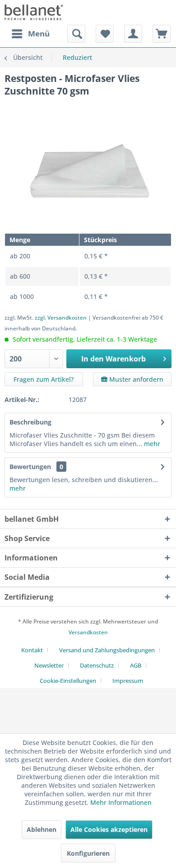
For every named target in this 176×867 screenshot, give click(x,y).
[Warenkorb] (162, 34)
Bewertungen (30, 466)
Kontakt (32, 650)
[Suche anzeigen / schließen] (76, 34)
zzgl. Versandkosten (61, 317)
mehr (151, 443)
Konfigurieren (88, 853)
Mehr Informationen (121, 802)
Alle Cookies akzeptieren (109, 829)
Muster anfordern (135, 379)
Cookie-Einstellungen (68, 681)
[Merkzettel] (105, 34)
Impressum (127, 681)
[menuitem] (30, 34)
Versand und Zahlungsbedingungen (107, 650)
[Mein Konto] (133, 34)
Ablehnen (41, 829)
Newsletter (49, 665)
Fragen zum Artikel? (44, 379)
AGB (135, 665)
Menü (39, 33)
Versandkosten (88, 632)
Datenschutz (97, 665)
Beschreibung (30, 422)
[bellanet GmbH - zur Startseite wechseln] (34, 12)
